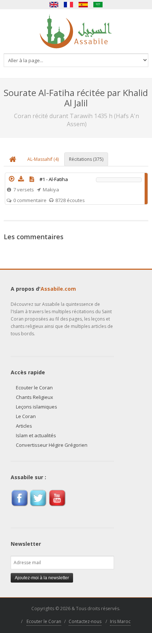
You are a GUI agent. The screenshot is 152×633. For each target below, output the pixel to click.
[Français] (68, 4)
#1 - (53, 179)
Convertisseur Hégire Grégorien (51, 445)
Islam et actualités (36, 435)
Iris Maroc (120, 621)
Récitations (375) (86, 159)
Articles (24, 425)
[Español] (83, 4)
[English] (53, 4)
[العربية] (98, 4)
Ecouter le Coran (34, 387)
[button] (11, 179)
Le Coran (26, 416)
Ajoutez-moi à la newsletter (42, 577)
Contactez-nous (85, 621)
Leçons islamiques (36, 406)
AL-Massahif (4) (43, 159)
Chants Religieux (34, 397)
